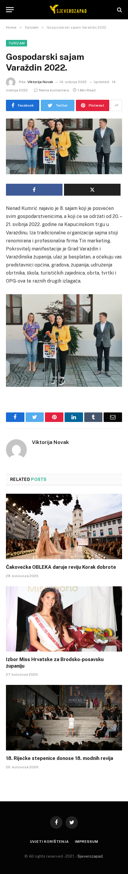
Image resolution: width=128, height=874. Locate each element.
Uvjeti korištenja (49, 841)
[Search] (119, 9)
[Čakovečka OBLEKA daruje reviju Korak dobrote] (64, 526)
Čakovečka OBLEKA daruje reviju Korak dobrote (61, 567)
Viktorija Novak (40, 82)
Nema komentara (54, 90)
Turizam (16, 43)
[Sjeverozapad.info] (67, 9)
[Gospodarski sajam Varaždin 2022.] (64, 146)
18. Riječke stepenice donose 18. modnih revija (59, 758)
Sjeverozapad (90, 856)
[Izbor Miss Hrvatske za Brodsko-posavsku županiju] (64, 619)
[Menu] (10, 9)
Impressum (86, 841)
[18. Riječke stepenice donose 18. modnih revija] (64, 717)
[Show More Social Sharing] (116, 105)
